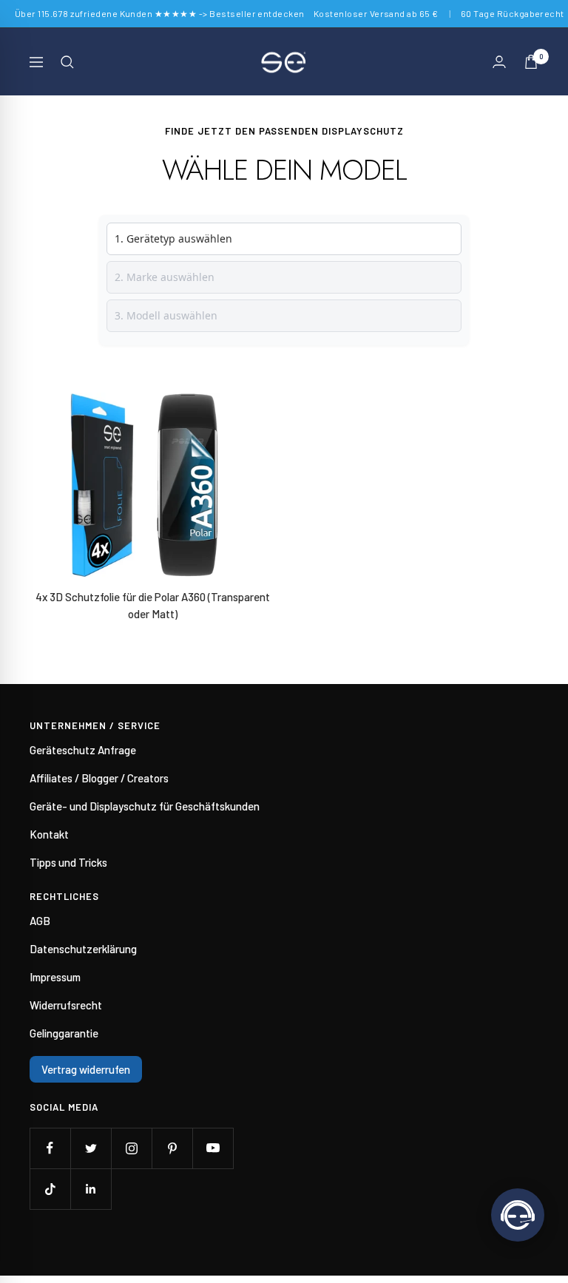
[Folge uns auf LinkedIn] (90, 1188)
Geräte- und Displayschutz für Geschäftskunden (145, 806)
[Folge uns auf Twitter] (90, 1148)
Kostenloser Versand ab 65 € (376, 13)
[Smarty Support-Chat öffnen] (517, 1215)
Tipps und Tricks (68, 862)
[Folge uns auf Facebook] (50, 1148)
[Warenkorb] (531, 62)
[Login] (499, 61)
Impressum (55, 977)
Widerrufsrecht (66, 1005)
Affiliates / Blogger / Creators (99, 778)
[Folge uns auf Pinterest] (172, 1148)
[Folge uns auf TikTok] (50, 1188)
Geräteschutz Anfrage (83, 749)
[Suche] (67, 62)
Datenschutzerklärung (83, 948)
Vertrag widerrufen (85, 1069)
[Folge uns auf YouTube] (212, 1148)
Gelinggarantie (64, 1033)
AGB (40, 920)
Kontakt (49, 834)
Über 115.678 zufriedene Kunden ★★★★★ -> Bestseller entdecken (160, 13)
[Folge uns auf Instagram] (131, 1148)
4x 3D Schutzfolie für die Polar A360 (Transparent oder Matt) (153, 605)
